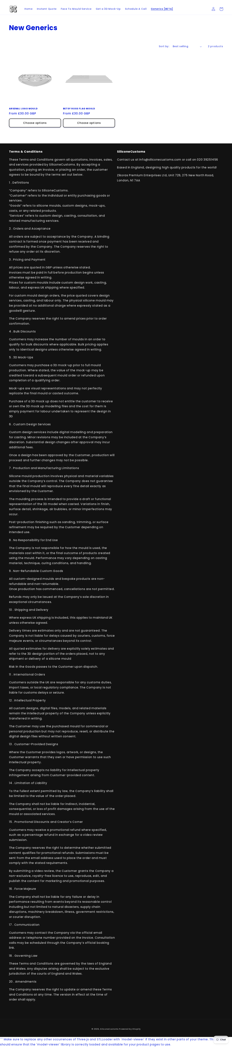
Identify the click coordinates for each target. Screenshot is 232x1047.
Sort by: (164, 46)
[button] (221, 9)
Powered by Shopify (129, 1029)
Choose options (35, 123)
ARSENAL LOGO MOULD (23, 108)
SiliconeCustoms (109, 1029)
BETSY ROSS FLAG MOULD (79, 108)
